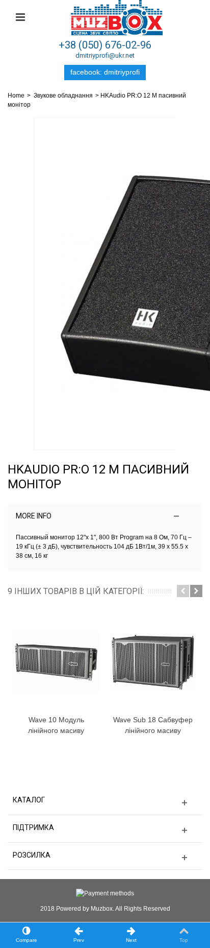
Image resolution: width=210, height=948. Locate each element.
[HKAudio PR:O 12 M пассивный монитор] (105, 283)
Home (16, 95)
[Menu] (20, 17)
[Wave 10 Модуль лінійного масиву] (56, 662)
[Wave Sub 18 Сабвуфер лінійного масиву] (153, 662)
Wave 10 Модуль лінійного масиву (56, 725)
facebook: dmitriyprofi (105, 72)
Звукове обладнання (63, 95)
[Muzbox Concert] (117, 17)
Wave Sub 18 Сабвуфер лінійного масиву (153, 725)
